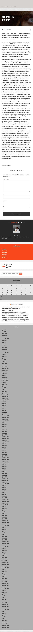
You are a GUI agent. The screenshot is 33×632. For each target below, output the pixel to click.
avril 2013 (4, 576)
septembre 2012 (5, 589)
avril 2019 (4, 450)
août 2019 (4, 443)
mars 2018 (4, 473)
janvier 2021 (4, 414)
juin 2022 (4, 386)
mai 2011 (4, 616)
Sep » (1, 299)
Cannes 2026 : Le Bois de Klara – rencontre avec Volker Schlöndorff (15, 317)
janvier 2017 (4, 498)
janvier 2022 (4, 393)
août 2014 (4, 548)
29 (16, 294)
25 (30, 292)
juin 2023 (4, 375)
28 (11, 294)
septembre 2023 (5, 372)
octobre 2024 (5, 351)
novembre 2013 (5, 564)
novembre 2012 (5, 585)
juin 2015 (4, 531)
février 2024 (4, 365)
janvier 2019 (4, 456)
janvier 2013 (4, 581)
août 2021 (4, 401)
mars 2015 (4, 536)
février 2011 (4, 622)
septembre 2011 (5, 609)
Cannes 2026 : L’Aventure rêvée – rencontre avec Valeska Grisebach (15, 314)
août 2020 (4, 422)
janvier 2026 (4, 335)
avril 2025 (4, 345)
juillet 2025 (4, 340)
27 (7, 294)
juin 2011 (4, 615)
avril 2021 (4, 408)
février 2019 (4, 454)
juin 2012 (4, 594)
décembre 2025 (5, 337)
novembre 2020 (5, 417)
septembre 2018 (5, 463)
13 (7, 290)
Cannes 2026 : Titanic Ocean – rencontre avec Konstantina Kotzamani (15, 319)
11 (30, 288)
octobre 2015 (5, 524)
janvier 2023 (4, 377)
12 (2, 290)
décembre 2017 (5, 478)
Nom (4, 194)
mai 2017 (4, 491)
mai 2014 (4, 554)
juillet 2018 (4, 466)
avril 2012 (4, 597)
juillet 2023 (4, 373)
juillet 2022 (4, 384)
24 (26, 292)
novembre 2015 (5, 522)
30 (21, 294)
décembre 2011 (5, 604)
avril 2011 (4, 618)
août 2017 (4, 485)
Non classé (4, 252)
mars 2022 (4, 391)
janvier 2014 (4, 560)
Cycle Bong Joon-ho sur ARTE (8, 310)
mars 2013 (4, 578)
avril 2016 (4, 513)
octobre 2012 (5, 587)
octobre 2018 (5, 461)
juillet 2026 (4, 330)
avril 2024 (4, 361)
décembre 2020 (5, 415)
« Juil (1, 296)
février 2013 (4, 580)
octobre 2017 (5, 482)
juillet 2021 (4, 403)
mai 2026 (4, 331)
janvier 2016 (4, 519)
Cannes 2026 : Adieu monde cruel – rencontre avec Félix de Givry (14, 315)
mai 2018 (4, 470)
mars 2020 (4, 431)
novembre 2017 (5, 480)
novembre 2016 (5, 501)
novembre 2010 (5, 627)
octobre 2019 (5, 440)
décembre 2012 (5, 583)
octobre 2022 (5, 380)
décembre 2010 (5, 625)
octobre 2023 (5, 370)
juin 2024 (4, 358)
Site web (5, 207)
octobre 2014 (5, 545)
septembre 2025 (5, 338)
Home (2, 6)
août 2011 (4, 611)
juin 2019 (4, 447)
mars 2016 (4, 515)
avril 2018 (4, 471)
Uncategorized (5, 257)
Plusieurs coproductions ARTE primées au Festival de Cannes (14, 312)
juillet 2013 (4, 571)
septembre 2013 (5, 568)
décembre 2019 (5, 436)
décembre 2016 (5, 499)
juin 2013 (4, 573)
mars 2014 (4, 557)
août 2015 (4, 527)
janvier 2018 (4, 477)
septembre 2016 (5, 505)
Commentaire (6, 179)
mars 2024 (4, 363)
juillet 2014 (4, 550)
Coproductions (5, 251)
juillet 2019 (4, 445)
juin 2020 (4, 426)
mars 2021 (4, 410)
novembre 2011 (5, 606)
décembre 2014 (5, 541)
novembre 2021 (5, 396)
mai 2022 (4, 387)
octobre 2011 (5, 608)
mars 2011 (4, 620)
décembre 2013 (5, 562)
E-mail (5, 200)
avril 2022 (4, 389)
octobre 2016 (5, 503)
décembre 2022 (5, 379)
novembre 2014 (5, 543)
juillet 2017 (4, 487)
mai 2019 (4, 449)
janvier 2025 (4, 349)
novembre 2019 (5, 438)
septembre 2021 (5, 400)
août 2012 (4, 590)
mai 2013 (4, 575)
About (6, 6)
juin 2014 (4, 552)
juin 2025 (4, 342)
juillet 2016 (4, 508)
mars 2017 (4, 494)
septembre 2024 (5, 352)
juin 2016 (4, 510)
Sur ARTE (4, 256)
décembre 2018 (5, 457)
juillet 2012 (4, 592)
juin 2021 (4, 405)
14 (11, 290)
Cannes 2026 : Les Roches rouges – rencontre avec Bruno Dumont (15, 321)
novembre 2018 (5, 459)
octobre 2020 (5, 419)
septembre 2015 (5, 526)
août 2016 (4, 506)
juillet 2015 (4, 529)
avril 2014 (4, 555)
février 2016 (4, 517)
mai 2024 (4, 359)
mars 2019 (4, 452)
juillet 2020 (4, 424)
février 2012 (4, 601)
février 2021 (4, 412)
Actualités (8, 165)
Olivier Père (17, 235)
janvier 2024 (4, 366)
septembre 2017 (5, 484)
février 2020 (4, 433)
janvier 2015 (4, 540)
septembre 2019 (5, 442)
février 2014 (4, 559)
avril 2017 (4, 492)
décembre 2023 (5, 368)
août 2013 (4, 569)
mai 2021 (4, 407)
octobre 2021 (5, 398)
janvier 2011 (4, 623)
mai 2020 (4, 428)
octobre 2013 (5, 566)
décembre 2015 (5, 520)
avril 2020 (4, 429)
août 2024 (4, 354)
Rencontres (4, 254)
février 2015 (4, 538)
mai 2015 (4, 533)
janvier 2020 (4, 435)
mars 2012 (4, 599)
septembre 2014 (5, 547)
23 (21, 292)
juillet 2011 (4, 613)
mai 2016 (4, 512)
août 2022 (4, 382)
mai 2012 (4, 595)
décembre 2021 (5, 394)
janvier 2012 (4, 602)
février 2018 (4, 475)
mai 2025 (4, 344)
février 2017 (4, 496)
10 (26, 288)
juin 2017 (4, 489)
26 (2, 294)
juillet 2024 (4, 356)
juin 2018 (4, 468)
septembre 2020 (5, 421)
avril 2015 (4, 534)
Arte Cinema (13, 6)
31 (26, 294)
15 (16, 290)
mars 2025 (4, 347)
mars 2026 (4, 333)
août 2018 (4, 464)
